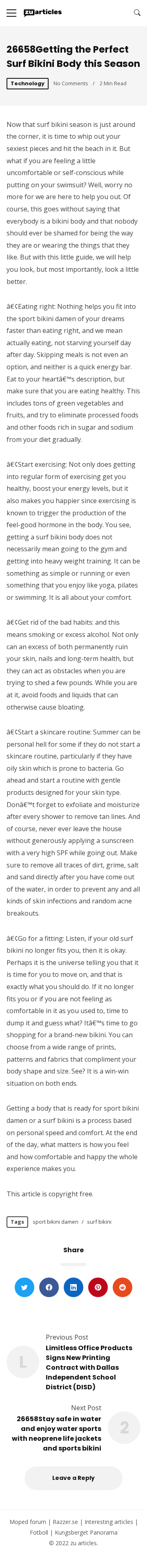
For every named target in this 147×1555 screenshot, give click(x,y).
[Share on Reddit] (122, 1287)
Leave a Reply (73, 1478)
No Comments (70, 83)
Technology (28, 83)
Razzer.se (65, 1522)
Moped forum (27, 1522)
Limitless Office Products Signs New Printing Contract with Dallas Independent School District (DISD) (89, 1367)
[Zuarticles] (43, 13)
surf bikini (99, 1221)
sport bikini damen (55, 1221)
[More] (11, 13)
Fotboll (39, 1532)
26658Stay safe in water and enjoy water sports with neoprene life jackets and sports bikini (56, 1433)
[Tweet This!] (24, 1287)
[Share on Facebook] (49, 1287)
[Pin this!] (98, 1287)
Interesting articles (109, 1522)
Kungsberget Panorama (86, 1532)
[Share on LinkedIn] (73, 1287)
